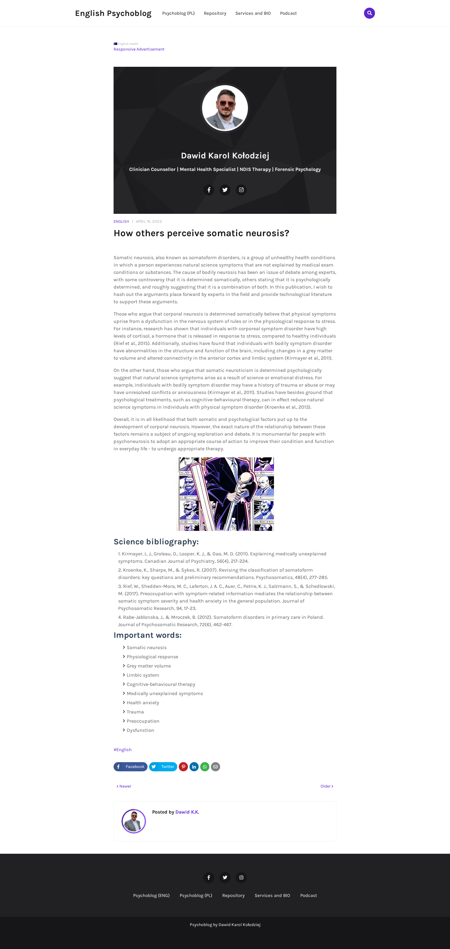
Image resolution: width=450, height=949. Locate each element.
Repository (233, 895)
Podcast (308, 895)
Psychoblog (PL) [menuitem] (178, 13)
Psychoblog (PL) (196, 895)
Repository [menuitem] (215, 13)
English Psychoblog (113, 13)
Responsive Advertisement (139, 49)
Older (326, 786)
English (121, 221)
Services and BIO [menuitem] (253, 13)
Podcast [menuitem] (288, 13)
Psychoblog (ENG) (151, 895)
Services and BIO (272, 895)
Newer (125, 786)
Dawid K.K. (186, 812)
